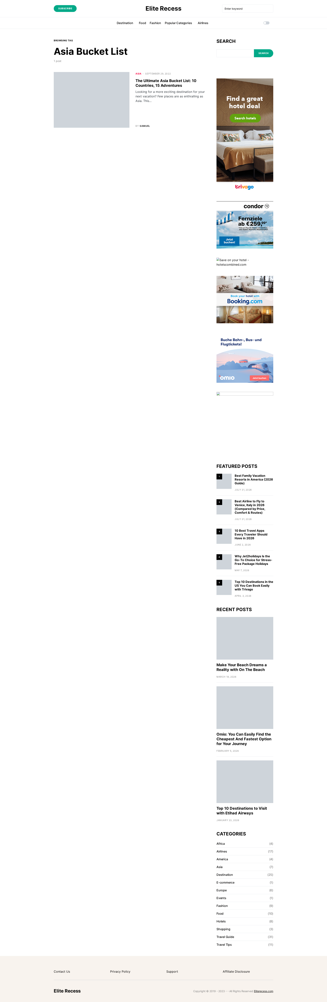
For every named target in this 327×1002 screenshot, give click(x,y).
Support (172, 971)
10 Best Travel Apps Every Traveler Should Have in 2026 (251, 534)
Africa (220, 843)
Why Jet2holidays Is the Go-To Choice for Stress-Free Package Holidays (253, 560)
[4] (224, 561)
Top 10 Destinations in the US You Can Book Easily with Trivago (254, 585)
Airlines (221, 851)
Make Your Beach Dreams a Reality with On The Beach (241, 667)
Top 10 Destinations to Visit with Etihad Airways (241, 810)
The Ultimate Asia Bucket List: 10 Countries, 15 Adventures (165, 83)
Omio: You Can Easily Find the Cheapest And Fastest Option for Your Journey (243, 739)
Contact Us (62, 971)
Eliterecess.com (263, 991)
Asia (138, 73)
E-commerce (225, 882)
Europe (221, 890)
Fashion (222, 906)
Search (226, 41)
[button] (266, 23)
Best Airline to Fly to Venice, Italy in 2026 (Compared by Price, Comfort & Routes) (250, 506)
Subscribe (65, 8)
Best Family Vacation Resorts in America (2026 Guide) (254, 479)
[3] (224, 536)
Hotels (221, 921)
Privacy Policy (120, 971)
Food (219, 913)
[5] (224, 587)
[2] (224, 506)
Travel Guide (225, 937)
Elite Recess (163, 8)
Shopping (223, 929)
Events (221, 898)
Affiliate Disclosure (236, 971)
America (222, 859)
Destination (224, 875)
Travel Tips (224, 944)
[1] (224, 481)
